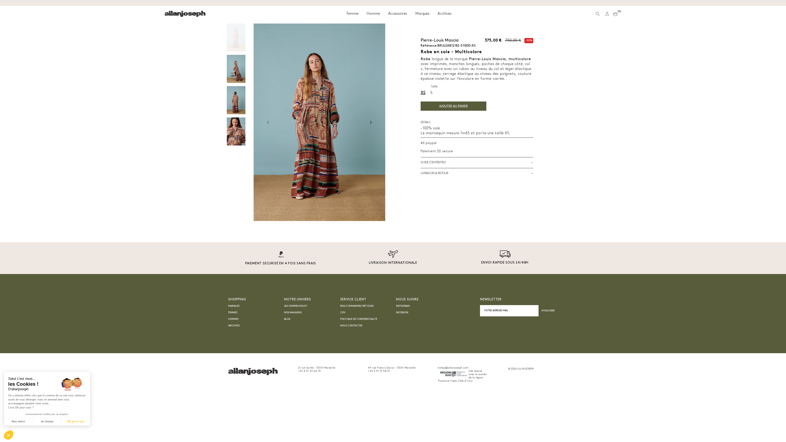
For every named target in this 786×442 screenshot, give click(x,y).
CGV (343, 312)
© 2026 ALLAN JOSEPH (521, 369)
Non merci (18, 421)
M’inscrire (548, 311)
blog (287, 319)
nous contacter (351, 326)
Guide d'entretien (433, 162)
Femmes (232, 312)
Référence (429, 45)
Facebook (402, 312)
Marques (233, 306)
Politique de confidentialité (358, 319)
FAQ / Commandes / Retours (357, 306)
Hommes (233, 319)
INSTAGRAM (403, 306)
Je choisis (47, 421)
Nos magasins (293, 312)
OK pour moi (76, 421)
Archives (234, 326)
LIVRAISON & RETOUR (434, 173)
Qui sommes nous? (295, 306)
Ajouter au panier (453, 106)
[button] (607, 14)
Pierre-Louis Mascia (440, 40)
